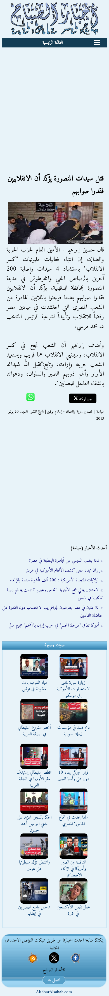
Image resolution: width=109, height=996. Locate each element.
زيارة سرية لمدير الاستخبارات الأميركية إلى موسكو (73, 689)
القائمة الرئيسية (52, 43)
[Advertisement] (54, 105)
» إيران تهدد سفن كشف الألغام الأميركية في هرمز (64, 570)
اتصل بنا (54, 980)
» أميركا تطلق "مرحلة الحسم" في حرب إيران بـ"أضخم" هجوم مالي (55, 625)
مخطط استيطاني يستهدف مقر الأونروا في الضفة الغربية (34, 779)
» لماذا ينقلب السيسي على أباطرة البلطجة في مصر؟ (66, 561)
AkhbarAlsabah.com (54, 992)
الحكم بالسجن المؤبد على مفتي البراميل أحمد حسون (34, 824)
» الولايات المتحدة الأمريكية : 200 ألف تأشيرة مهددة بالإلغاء (56, 580)
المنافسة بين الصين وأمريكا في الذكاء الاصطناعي (73, 868)
